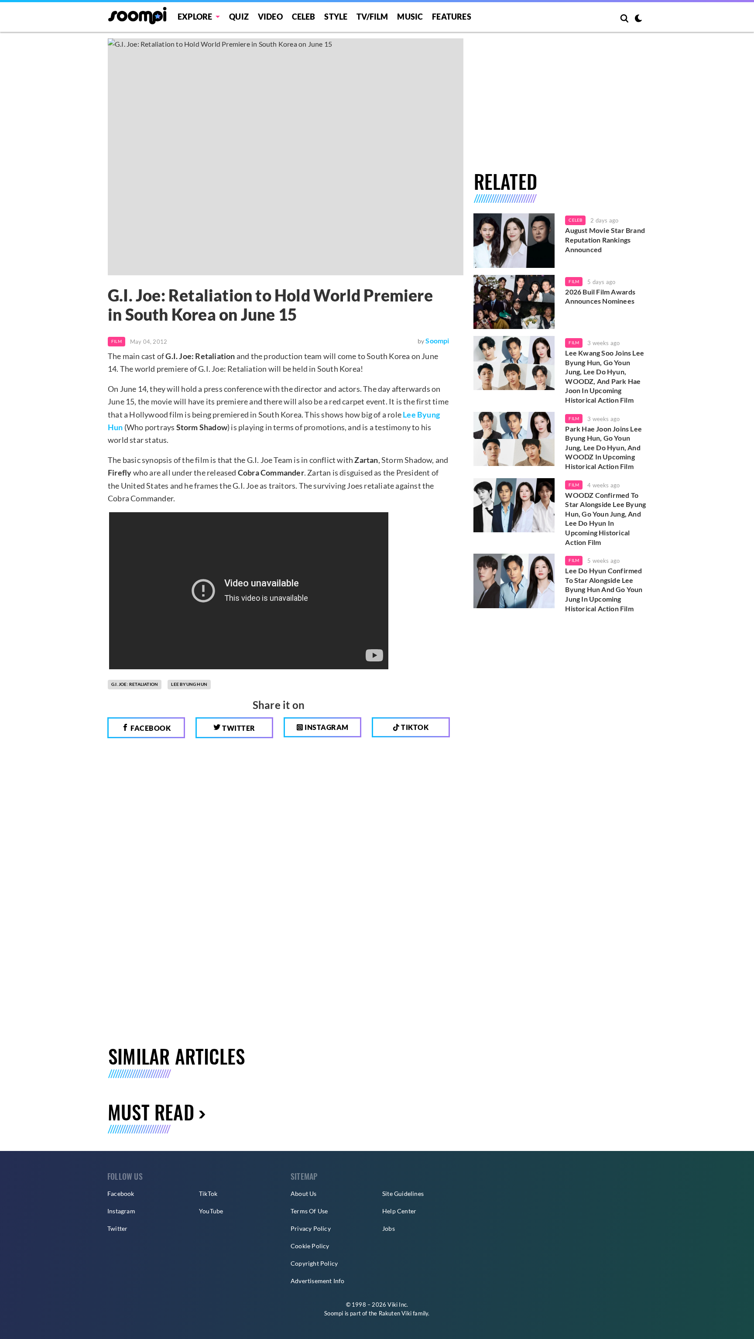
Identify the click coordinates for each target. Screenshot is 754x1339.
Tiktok (414, 727)
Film (116, 341)
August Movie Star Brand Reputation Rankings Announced (605, 239)
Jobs (388, 1228)
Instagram (326, 727)
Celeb (303, 16)
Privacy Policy (311, 1228)
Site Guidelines (403, 1193)
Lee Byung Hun (189, 684)
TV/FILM (372, 16)
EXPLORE (195, 16)
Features (451, 16)
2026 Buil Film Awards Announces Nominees (600, 296)
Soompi (437, 340)
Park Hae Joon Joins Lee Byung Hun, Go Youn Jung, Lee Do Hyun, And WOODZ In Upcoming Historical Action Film (603, 447)
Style (335, 16)
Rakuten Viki (395, 1313)
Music (410, 16)
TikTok (208, 1193)
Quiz (239, 16)
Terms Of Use (309, 1211)
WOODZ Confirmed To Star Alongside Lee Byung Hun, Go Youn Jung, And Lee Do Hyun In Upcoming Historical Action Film (605, 518)
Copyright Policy (314, 1263)
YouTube (211, 1211)
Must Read (151, 1112)
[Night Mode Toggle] (638, 19)
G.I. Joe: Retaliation (134, 684)
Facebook (150, 728)
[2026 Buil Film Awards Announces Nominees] (514, 302)
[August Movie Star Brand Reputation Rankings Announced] (514, 240)
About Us (304, 1193)
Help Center (399, 1211)
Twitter (238, 728)
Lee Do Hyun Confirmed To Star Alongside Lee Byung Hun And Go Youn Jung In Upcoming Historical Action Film (603, 589)
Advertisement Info (318, 1280)
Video (270, 16)
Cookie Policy (310, 1246)
